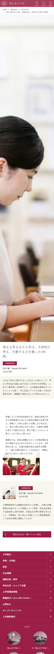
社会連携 (7, 573)
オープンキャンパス (12, 610)
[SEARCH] (43, 3)
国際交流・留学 (10, 579)
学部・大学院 (9, 560)
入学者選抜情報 (10, 591)
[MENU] (50, 3)
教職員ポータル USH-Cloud (16, 598)
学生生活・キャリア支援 (14, 585)
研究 (5, 567)
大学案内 (7, 554)
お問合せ (7, 604)
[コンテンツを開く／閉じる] (50, 554)
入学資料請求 (9, 616)
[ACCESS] (36, 3)
